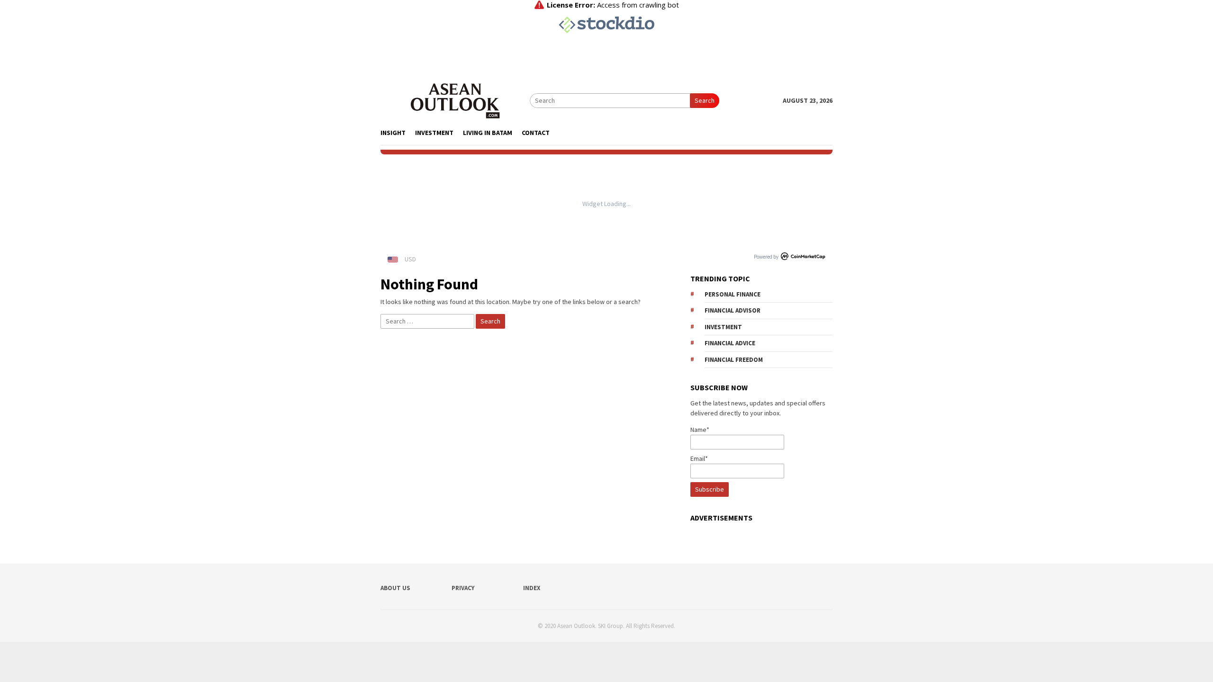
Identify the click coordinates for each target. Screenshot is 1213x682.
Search (705, 100)
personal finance (732, 294)
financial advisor (732, 310)
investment (723, 327)
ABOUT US (395, 588)
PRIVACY (463, 588)
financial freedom (734, 360)
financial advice (730, 343)
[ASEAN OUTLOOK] (455, 100)
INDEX (531, 588)
